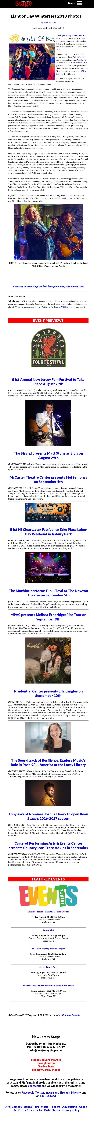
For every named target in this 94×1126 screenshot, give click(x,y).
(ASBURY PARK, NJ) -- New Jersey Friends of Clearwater (35, 540)
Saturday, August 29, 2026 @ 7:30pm (48, 954)
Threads (64, 1092)
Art (7, 1106)
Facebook (28, 1092)
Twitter (39, 1092)
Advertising (69, 1106)
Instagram (51, 1092)
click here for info (70, 1015)
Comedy (17, 1106)
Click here (65, 306)
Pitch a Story (26, 1110)
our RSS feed (48, 1095)
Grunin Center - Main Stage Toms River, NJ (48, 994)
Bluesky (76, 1092)
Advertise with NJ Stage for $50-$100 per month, (48, 286)
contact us (34, 1085)
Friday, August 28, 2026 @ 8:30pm (48, 935)
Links (39, 1110)
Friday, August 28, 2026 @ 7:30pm (48, 917)
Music (44, 1106)
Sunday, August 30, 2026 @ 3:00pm (48, 972)
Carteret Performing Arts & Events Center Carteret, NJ (48, 939)
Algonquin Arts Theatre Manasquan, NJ (48, 976)
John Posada (50, 22)
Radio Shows (52, 1110)
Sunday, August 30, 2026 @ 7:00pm (48, 991)
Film (36, 1106)
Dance (28, 1106)
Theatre (55, 1106)
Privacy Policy (70, 1110)
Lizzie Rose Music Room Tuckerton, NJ (48, 921)
